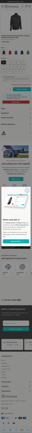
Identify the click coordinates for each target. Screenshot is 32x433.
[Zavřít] (27, 190)
